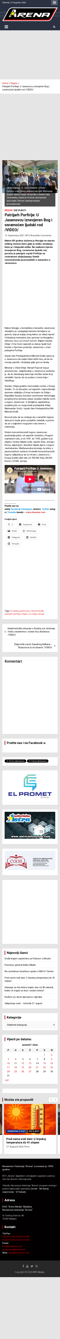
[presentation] (51, 1100)
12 (23, 1063)
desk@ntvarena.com (18, 1252)
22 (44, 1067)
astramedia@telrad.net (13, 1249)
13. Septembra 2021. (15, 235)
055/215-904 (22, 1236)
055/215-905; (9, 1240)
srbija (34, 614)
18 (15, 1067)
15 (44, 1063)
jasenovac (25, 611)
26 (23, 1071)
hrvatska (14, 611)
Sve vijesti (20, 210)
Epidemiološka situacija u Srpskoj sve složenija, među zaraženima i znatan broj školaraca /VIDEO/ (31, 631)
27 (30, 1071)
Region (8, 210)
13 (30, 1063)
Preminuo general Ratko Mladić (20, 965)
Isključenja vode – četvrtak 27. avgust (23, 1003)
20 (30, 1067)
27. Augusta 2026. (15, 1146)
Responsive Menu (54, 2)
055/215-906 (22, 1240)
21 (37, 1067)
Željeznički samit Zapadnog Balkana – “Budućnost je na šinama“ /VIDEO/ (33, 646)
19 (23, 1067)
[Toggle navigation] (6, 26)
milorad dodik (37, 611)
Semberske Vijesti (16, 1131)
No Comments (44, 235)
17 (8, 1067)
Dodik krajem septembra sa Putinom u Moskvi (28, 958)
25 (15, 1071)
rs (29, 614)
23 (51, 1067)
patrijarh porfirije (13, 614)
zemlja (41, 614)
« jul (6, 1080)
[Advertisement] (30, 55)
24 (8, 1071)
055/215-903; (9, 1236)
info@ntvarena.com (12, 1246)
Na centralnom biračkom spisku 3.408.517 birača (29, 971)
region (25, 614)
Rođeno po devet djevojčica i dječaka (23, 997)
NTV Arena (31, 235)
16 (51, 1063)
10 (8, 1063)
